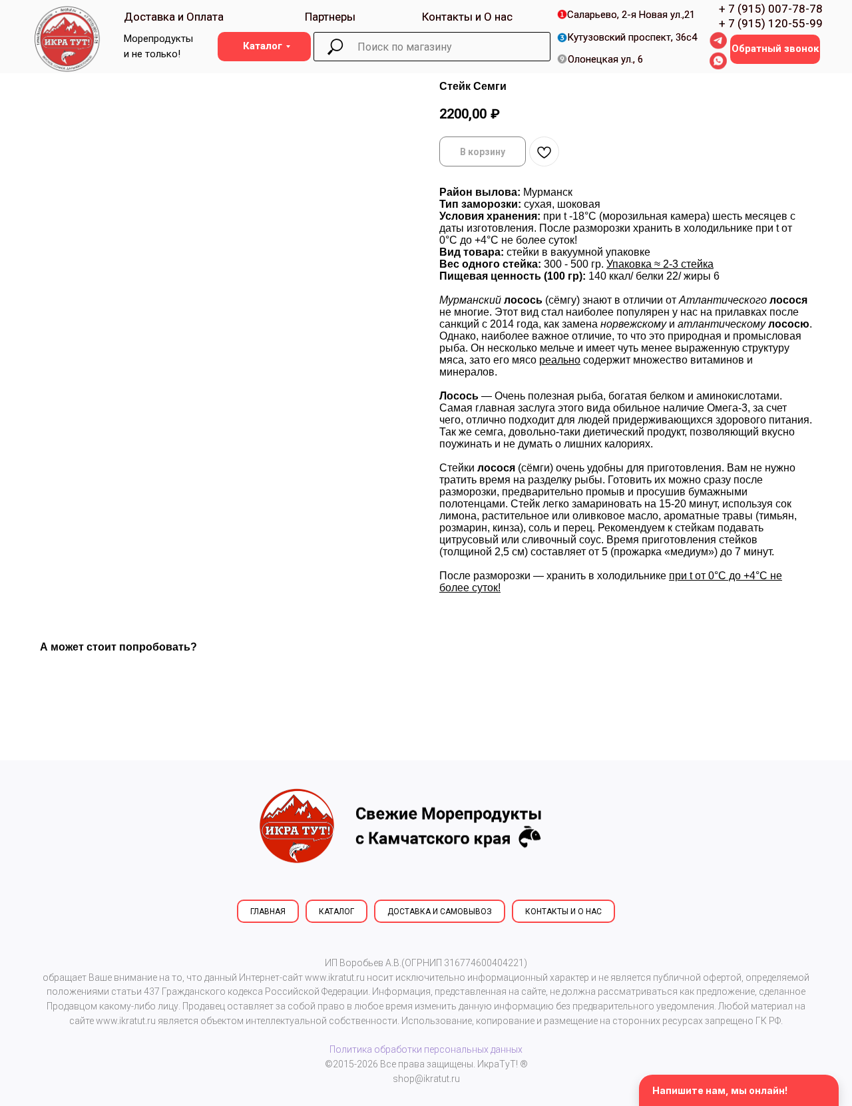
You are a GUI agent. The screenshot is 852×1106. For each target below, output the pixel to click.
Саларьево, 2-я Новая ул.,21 (631, 15)
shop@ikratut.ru (426, 1078)
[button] (775, 49)
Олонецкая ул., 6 (605, 59)
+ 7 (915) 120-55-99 (771, 23)
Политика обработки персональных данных (426, 1049)
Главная (268, 911)
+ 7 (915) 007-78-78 (771, 8)
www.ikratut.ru (335, 977)
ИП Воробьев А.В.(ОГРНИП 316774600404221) (426, 963)
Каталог (336, 911)
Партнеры (330, 16)
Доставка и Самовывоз (439, 911)
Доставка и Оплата (174, 16)
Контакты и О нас (467, 16)
